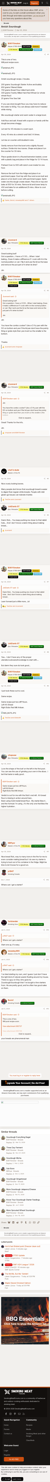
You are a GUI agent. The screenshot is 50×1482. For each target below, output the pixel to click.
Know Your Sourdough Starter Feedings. (23, 1200)
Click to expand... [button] (25, 418)
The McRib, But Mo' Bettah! (16, 1274)
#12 (47, 880)
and (13, 347)
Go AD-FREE (14, 1459)
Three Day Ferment (14, 1147)
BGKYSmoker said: (10, 399)
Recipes (29, 1425)
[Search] (47, 3)
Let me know (38, 15)
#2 (48, 248)
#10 (47, 764)
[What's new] (42, 3)
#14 (47, 959)
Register (7, 1455)
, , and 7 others (19, 200)
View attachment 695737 (12, 1026)
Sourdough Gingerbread (16, 1179)
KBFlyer (9, 1171)
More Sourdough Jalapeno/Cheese (21, 1189)
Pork (6, 1279)
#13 (47, 930)
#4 (48, 393)
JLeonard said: (8, 296)
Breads (20, 1140)
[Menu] (3, 3)
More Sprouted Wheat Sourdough (20, 1210)
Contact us (8, 1434)
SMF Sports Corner (12, 1270)
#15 (47, 1009)
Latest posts (6, 1242)
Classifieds (30, 1440)
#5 (48, 478)
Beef (7, 1251)
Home (6, 1425)
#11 (48, 851)
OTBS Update (19, 1255)
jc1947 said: (7, 936)
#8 (48, 652)
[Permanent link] (2, 992)
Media (28, 1429)
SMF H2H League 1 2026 (23, 1264)
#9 (48, 686)
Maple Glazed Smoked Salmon (18, 1283)
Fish (6, 1288)
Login (6, 1451)
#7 (48, 582)
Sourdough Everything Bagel (18, 1137)
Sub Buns (10, 1168)
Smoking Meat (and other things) (36, 1435)
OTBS (7, 1260)
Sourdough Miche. (14, 1158)
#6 (48, 515)
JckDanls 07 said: (9, 588)
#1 (48, 54)
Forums (6, 1429)
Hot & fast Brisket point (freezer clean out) (22, 1246)
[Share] (45, 54)
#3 (48, 290)
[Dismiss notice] (47, 10)
